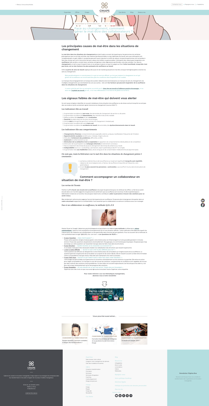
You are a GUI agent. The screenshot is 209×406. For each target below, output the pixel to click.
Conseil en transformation (93, 369)
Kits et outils (118, 365)
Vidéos (117, 369)
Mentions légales (120, 382)
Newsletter (89, 393)
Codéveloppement (91, 379)
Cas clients (122, 12)
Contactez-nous (176, 4)
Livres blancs (118, 367)
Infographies (118, 363)
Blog (131, 12)
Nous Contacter (1, 205)
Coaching (88, 377)
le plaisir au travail (78, 90)
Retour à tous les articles (25, 4)
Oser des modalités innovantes (94, 363)
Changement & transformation (74, 338)
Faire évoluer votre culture (93, 359)
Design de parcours (91, 381)
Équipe (88, 389)
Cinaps (88, 387)
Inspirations (200, 4)
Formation (89, 371)
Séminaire (89, 373)
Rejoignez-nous (189, 4)
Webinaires (118, 371)
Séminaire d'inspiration (92, 375)
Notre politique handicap (123, 378)
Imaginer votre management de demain (97, 361)
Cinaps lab (89, 391)
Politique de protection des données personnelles (131, 385)
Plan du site (119, 389)
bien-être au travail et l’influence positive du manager (121, 88)
